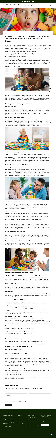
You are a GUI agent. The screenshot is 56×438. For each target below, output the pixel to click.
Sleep (11, 4)
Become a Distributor (22, 427)
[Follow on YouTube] (11, 430)
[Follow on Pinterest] (8, 430)
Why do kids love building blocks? (13, 356)
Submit (8, 404)
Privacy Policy (28, 388)
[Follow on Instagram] (6, 430)
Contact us (20, 421)
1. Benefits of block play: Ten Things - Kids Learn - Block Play (17, 328)
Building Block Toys (16, 4)
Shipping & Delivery (32, 417)
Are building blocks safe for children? (14, 349)
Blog (18, 417)
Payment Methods (31, 415)
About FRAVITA (21, 415)
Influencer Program (21, 425)
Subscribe (45, 424)
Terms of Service (36, 388)
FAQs (19, 419)
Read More (31, 1)
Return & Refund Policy (33, 419)
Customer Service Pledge (33, 425)
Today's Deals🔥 (5, 4)
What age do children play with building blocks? (17, 368)
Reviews (4, 6)
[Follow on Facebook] (3, 430)
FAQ (7, 6)
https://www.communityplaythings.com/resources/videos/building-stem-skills (27, 341)
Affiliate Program (21, 423)
